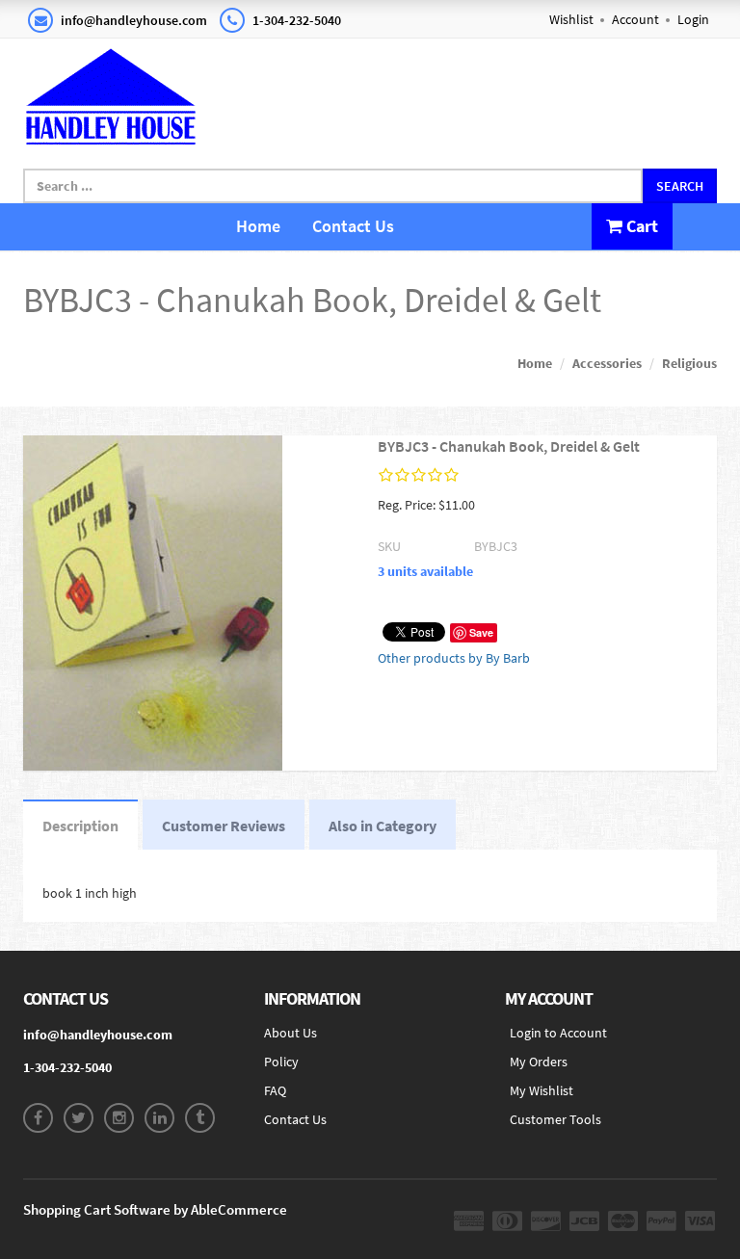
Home (258, 226)
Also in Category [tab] (382, 825)
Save (481, 632)
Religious (689, 363)
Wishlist (571, 19)
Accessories (607, 363)
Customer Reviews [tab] (223, 825)
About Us (290, 1032)
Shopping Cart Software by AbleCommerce (155, 1209)
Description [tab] (80, 825)
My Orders (539, 1061)
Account (635, 19)
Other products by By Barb (454, 658)
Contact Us (353, 226)
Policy (281, 1061)
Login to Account (558, 1032)
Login (693, 19)
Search (679, 186)
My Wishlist (541, 1090)
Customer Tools (555, 1119)
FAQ (275, 1090)
